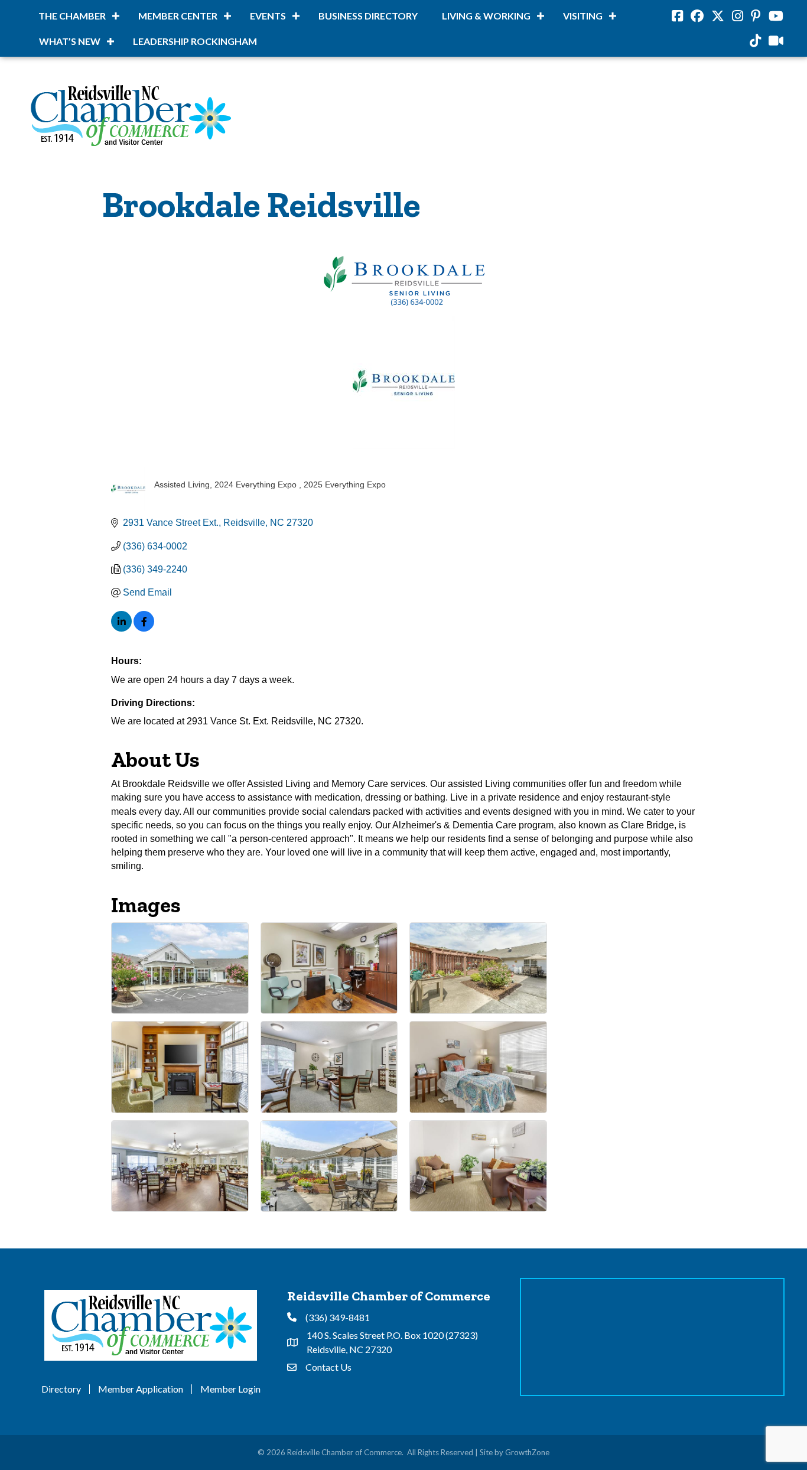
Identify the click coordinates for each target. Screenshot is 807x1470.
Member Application (140, 1389)
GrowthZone (527, 1452)
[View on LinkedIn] (121, 628)
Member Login (230, 1389)
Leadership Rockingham (195, 41)
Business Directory (368, 15)
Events (268, 15)
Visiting (583, 15)
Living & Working (486, 15)
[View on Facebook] (144, 628)
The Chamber (72, 15)
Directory (61, 1389)
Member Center (177, 15)
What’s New (69, 41)
